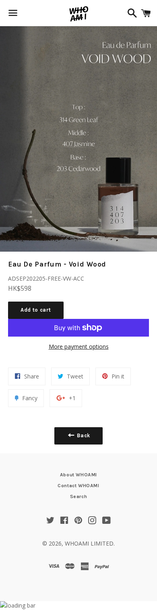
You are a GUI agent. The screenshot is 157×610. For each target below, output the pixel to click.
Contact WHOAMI (78, 485)
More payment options (79, 346)
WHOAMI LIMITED (89, 543)
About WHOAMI (78, 475)
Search (78, 496)
